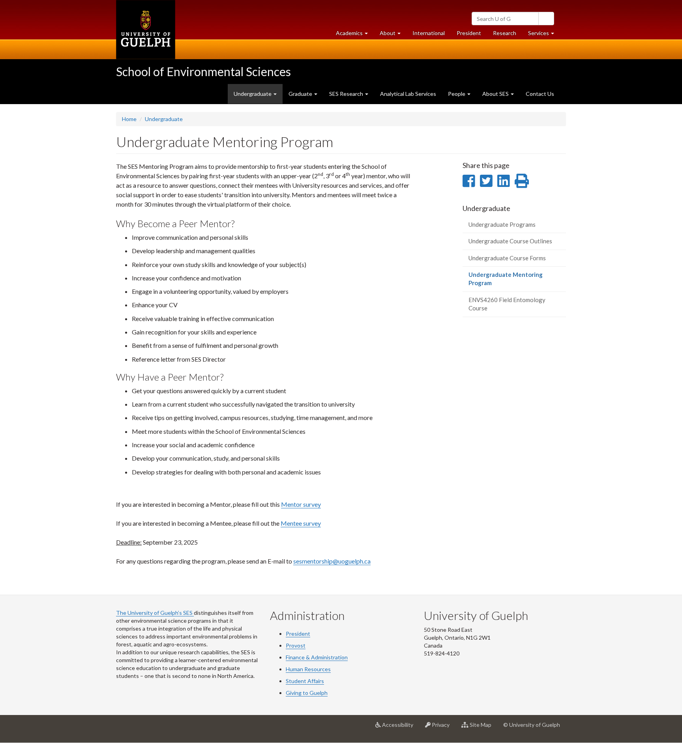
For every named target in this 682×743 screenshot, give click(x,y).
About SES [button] (496, 93)
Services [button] (544, 35)
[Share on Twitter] (486, 180)
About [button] (393, 35)
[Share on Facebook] (469, 180)
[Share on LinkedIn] (503, 180)
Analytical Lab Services (408, 93)
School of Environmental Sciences (203, 71)
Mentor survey (301, 504)
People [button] (457, 93)
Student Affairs (305, 681)
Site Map (482, 728)
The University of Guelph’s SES (155, 612)
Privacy (443, 728)
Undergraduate (164, 119)
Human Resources (308, 669)
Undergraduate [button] (253, 93)
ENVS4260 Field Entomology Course (506, 304)
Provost (295, 645)
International (428, 33)
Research (507, 35)
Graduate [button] (301, 93)
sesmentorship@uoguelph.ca (332, 561)
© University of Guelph (531, 724)
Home (129, 119)
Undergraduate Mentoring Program (505, 281)
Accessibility (400, 728)
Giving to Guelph (307, 692)
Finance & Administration (317, 657)
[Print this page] (522, 180)
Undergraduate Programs (502, 224)
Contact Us (540, 93)
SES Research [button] (346, 93)
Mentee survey (301, 523)
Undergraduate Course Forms (507, 257)
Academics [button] (355, 35)
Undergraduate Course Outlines (510, 241)
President (469, 33)
